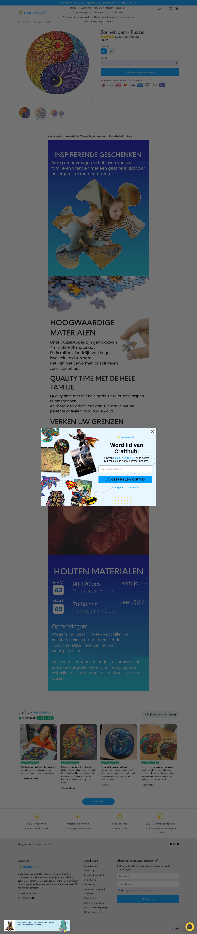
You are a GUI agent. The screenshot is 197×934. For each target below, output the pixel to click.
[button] (189, 926)
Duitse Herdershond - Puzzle (29, 923)
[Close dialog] (152, 431)
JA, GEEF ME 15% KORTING (125, 479)
